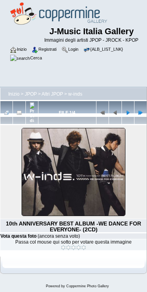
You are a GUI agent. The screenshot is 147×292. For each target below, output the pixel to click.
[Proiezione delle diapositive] (32, 112)
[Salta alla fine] (140, 112)
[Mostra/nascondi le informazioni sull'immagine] (19, 112)
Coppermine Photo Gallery (87, 286)
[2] (68, 247)
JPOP (31, 94)
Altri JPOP (52, 94)
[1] (63, 247)
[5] (83, 247)
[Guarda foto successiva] (128, 112)
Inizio (14, 94)
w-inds (75, 94)
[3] (73, 247)
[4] (78, 247)
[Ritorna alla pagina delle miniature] (6, 112)
